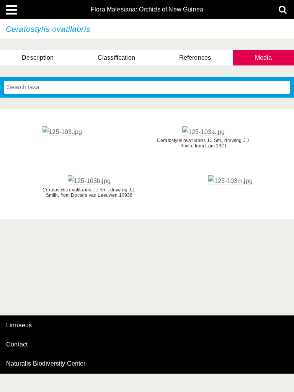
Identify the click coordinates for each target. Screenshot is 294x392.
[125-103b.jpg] (89, 181)
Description (38, 57)
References (195, 57)
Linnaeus (19, 325)
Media (263, 57)
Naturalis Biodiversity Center (46, 364)
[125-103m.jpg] (230, 181)
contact (17, 344)
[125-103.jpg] (62, 132)
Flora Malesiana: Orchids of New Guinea (147, 10)
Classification (116, 57)
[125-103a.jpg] (203, 132)
